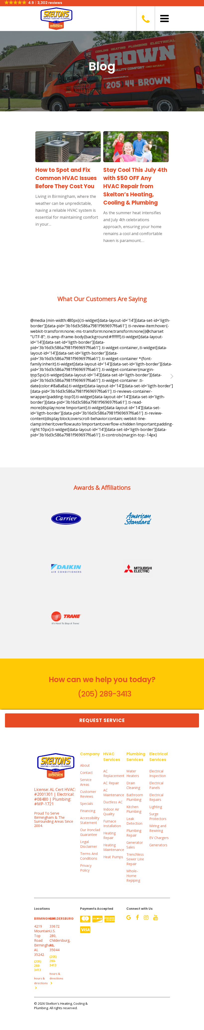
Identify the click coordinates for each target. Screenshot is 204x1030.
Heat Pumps (113, 856)
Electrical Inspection (157, 773)
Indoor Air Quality (111, 811)
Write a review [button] (51, 348)
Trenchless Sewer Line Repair (135, 859)
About (85, 765)
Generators (158, 845)
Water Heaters (132, 773)
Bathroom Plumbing (134, 797)
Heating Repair (109, 835)
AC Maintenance (113, 792)
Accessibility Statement (89, 820)
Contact (86, 772)
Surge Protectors (157, 816)
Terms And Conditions (89, 856)
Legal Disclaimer (88, 844)
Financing (87, 810)
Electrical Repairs (156, 797)
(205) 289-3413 (104, 694)
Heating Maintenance (113, 847)
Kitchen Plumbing (133, 809)
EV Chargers (159, 837)
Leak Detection (134, 821)
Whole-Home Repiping (133, 876)
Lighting (155, 806)
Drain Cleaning (133, 785)
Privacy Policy (86, 868)
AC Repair (111, 783)
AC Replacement (113, 773)
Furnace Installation (112, 823)
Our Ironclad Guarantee (90, 832)
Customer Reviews (88, 794)
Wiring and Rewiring (157, 828)
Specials (86, 803)
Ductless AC (113, 802)
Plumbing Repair (133, 833)
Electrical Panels (156, 785)
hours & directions (41, 980)
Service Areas (86, 782)
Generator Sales (134, 844)
